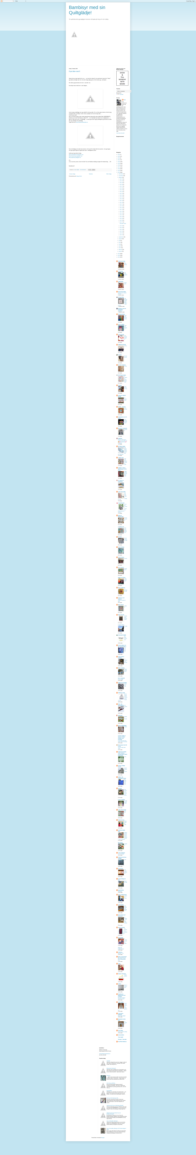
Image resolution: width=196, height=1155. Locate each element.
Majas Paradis (121, 614)
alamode (120, 788)
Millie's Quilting (121, 668)
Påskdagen (120, 891)
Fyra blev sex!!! (74, 71)
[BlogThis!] (90, 170)
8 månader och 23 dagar (125, 941)
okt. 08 (121, 220)
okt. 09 (121, 218)
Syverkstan (120, 868)
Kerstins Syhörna (122, 365)
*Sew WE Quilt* (121, 503)
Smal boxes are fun (125, 387)
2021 (119, 159)
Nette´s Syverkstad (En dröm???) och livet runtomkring (122, 958)
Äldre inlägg (108, 173)
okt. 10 (121, 216)
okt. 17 (121, 204)
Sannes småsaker (122, 973)
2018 (119, 165)
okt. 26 (121, 188)
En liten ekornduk (125, 519)
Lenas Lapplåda (121, 799)
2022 (119, 158)
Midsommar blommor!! (111, 1068)
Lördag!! (108, 1060)
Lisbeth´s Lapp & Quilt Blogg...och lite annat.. (122, 469)
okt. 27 (121, 186)
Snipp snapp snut (125, 579)
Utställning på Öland (125, 802)
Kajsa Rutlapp (121, 547)
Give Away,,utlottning (111, 1083)
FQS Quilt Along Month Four (125, 530)
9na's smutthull (121, 678)
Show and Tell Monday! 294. (112, 1098)
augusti (120, 238)
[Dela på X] (91, 170)
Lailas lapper (121, 1002)
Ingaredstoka (121, 890)
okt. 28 (121, 184)
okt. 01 (121, 234)
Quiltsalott (120, 715)
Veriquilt (120, 354)
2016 (119, 168)
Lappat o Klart (121, 625)
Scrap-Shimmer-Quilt (125, 539)
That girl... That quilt (122, 1039)
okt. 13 (121, 211)
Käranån (120, 536)
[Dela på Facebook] (93, 170)
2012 (119, 255)
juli (119, 240)
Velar (125, 859)
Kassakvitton (109, 1090)
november (121, 175)
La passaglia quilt (125, 590)
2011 (119, 257)
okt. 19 (121, 200)
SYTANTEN (120, 271)
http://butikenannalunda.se (82, 122)
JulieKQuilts (120, 281)
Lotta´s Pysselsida (122, 809)
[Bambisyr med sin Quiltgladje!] (122, 85)
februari (120, 249)
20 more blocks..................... (125, 264)
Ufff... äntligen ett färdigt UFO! (125, 908)
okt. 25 (121, 189)
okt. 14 (121, 209)
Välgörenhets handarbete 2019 (125, 473)
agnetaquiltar (121, 904)
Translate (121, 94)
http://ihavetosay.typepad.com (75, 156)
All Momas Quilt (121, 692)
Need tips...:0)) (120, 953)
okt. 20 (121, 198)
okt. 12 (121, 213)
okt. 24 (121, 191)
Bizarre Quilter (121, 324)
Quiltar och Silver (121, 577)
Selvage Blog (121, 297)
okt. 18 (121, 202)
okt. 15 (121, 207)
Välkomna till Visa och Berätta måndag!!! (115, 1105)
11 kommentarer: (83, 169)
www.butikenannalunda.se (104, 1053)
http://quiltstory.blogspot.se (75, 157)
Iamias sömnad (121, 927)
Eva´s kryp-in (121, 567)
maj (120, 244)
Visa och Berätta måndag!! (112, 1121)
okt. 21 (121, 196)
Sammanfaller (121, 1035)
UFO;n (125, 345)
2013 (119, 253)
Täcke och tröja (125, 685)
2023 (119, 156)
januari (120, 251)
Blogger (102, 1137)
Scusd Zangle (120, 679)
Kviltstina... (120, 952)
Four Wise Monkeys (122, 1041)
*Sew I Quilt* (120, 1037)
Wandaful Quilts (121, 314)
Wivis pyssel (120, 604)
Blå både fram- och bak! (125, 781)
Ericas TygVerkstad (122, 894)
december (121, 173)
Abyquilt (120, 385)
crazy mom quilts (121, 491)
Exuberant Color (121, 261)
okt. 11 (121, 214)
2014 (119, 172)
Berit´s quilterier (121, 587)
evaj (124, 99)
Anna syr (120, 947)
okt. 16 (121, 205)
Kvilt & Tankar (121, 557)
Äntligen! (108, 1075)
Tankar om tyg (121, 820)
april (120, 245)
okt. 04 (121, 229)
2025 (119, 154)
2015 (119, 170)
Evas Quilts (120, 1030)
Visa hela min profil (120, 133)
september (121, 237)
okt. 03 (121, 231)
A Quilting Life (121, 526)
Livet (125, 756)
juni (120, 242)
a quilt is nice (121, 457)
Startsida (91, 173)
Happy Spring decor (125, 670)
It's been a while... (125, 399)
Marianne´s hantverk (122, 428)
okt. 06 (121, 225)
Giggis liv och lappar (122, 682)
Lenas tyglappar (121, 852)
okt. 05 (121, 227)
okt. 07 (121, 222)
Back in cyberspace (125, 986)
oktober (120, 177)
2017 (119, 167)
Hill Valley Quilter (121, 446)
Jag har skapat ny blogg (122, 1031)
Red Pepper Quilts (122, 375)
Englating (120, 438)
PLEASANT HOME (122, 635)
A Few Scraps (121, 334)
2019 (119, 163)
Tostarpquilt (120, 937)
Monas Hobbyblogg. (122, 725)
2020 (119, 161)
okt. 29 (121, 182)
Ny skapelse (125, 1022)
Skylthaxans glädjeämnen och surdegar (121, 995)
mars (120, 247)
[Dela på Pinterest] (94, 170)
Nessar (125, 558)
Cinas (119, 963)
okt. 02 (121, 232)
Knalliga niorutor (121, 948)
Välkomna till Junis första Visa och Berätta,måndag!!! (114, 1113)
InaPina (119, 983)
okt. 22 (121, 195)
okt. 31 (121, 179)
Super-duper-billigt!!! (121, 1015)
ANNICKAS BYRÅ (122, 344)
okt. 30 (121, 180)
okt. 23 (121, 193)
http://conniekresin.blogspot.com (76, 154)
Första (125, 366)
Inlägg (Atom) (79, 176)
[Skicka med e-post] (89, 170)
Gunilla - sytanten (122, 406)
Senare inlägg (72, 173)
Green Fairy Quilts (122, 291)
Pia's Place (120, 842)
